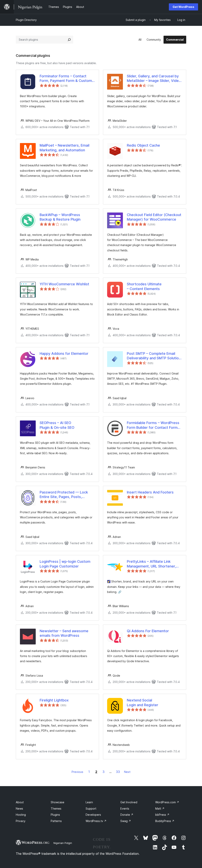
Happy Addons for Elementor (64, 353)
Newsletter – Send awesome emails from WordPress (64, 633)
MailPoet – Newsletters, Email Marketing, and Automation (64, 147)
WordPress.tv (96, 821)
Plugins (55, 814)
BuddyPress (164, 821)
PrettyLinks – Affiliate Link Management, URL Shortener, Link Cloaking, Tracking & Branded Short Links (151, 563)
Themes (56, 808)
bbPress (162, 814)
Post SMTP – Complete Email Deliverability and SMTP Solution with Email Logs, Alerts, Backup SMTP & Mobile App (154, 355)
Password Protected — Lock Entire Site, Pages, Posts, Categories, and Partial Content (66, 494)
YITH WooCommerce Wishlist (64, 284)
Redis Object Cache (143, 145)
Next (127, 771)
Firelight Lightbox (54, 700)
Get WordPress (183, 6)
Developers (93, 814)
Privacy (20, 821)
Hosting (21, 814)
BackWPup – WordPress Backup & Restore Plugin (60, 217)
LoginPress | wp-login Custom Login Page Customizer (65, 563)
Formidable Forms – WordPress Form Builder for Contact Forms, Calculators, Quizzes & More (153, 425)
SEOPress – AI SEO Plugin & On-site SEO (57, 425)
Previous (77, 771)
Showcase (57, 802)
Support (91, 808)
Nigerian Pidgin (62, 843)
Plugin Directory (26, 20)
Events (124, 808)
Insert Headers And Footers (150, 492)
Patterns (56, 821)
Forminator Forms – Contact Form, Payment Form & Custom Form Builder (66, 78)
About (20, 802)
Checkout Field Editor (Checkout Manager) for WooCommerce (154, 217)
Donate (126, 814)
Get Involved (128, 802)
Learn (89, 802)
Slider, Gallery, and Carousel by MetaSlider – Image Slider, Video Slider (154, 78)
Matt (160, 808)
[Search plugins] (69, 40)
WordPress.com (167, 802)
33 (118, 772)
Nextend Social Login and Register (142, 702)
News (19, 808)
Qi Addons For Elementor (148, 631)
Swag (125, 821)
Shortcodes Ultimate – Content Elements (144, 286)
